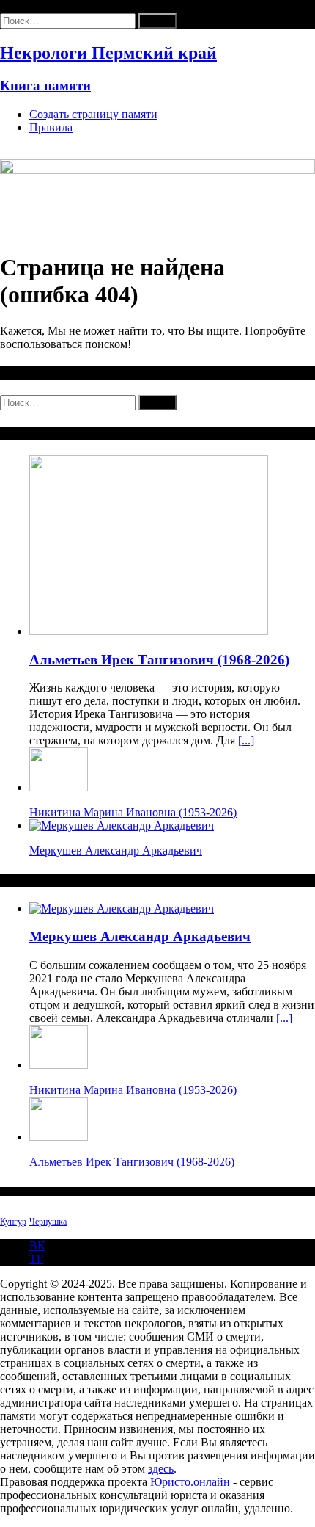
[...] (246, 740)
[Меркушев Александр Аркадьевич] (121, 825)
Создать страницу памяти (93, 114)
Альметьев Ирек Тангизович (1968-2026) (159, 659)
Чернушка (48, 1221)
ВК (37, 1245)
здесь (161, 1468)
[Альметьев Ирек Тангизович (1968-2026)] (148, 631)
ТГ (36, 1258)
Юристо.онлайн (190, 1482)
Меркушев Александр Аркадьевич (115, 850)
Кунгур (13, 1221)
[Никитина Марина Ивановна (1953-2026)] (58, 787)
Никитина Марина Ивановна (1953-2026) (133, 812)
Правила (51, 127)
